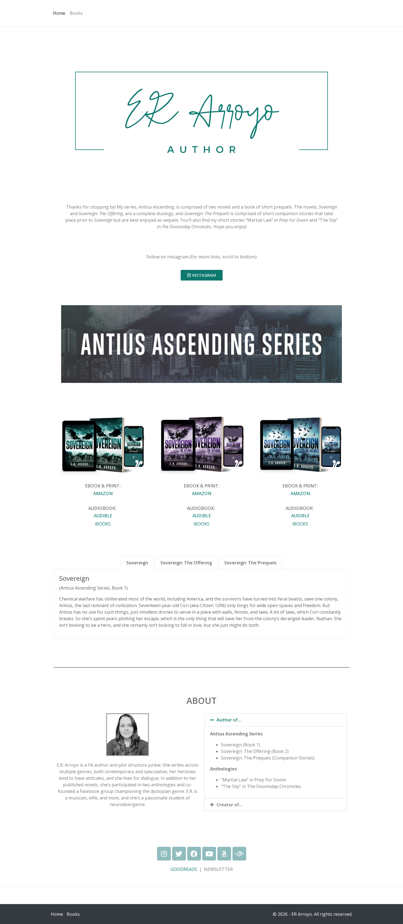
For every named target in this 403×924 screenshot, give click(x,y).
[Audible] (239, 854)
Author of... (229, 720)
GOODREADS (184, 869)
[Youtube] (209, 854)
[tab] (137, 562)
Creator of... (229, 805)
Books (76, 13)
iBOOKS (103, 524)
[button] (276, 720)
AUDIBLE (103, 516)
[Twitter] (179, 854)
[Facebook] (194, 854)
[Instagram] (164, 854)
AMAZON (103, 493)
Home (59, 13)
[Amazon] (224, 854)
